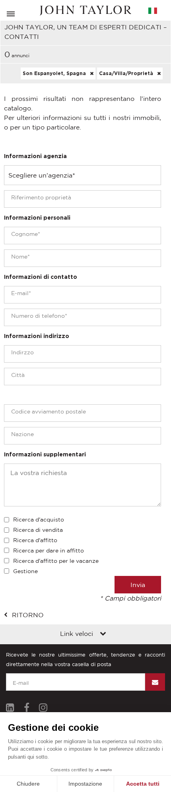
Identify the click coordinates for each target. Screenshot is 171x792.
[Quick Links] (103, 634)
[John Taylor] (85, 10)
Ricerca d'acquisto (38, 519)
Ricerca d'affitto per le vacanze (56, 561)
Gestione (25, 571)
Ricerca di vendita (38, 530)
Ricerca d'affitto (35, 540)
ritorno (28, 614)
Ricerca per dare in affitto (48, 550)
